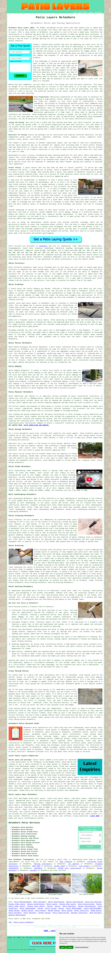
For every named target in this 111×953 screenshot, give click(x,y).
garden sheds (59, 866)
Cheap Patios (96, 910)
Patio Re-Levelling (93, 902)
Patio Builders (39, 902)
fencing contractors (43, 864)
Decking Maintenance (17, 915)
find (15, 798)
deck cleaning (66, 862)
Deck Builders (95, 913)
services (62, 870)
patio (39, 34)
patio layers (92, 252)
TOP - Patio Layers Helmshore (21, 922)
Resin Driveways (50, 937)
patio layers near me (18, 771)
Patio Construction (86, 904)
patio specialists (40, 727)
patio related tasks (22, 749)
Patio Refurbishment (22, 902)
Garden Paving (54, 910)
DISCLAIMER (98, 12)
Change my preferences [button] (81, 947)
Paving (49, 906)
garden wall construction (69, 868)
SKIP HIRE (36, 866)
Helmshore (43, 246)
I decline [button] (69, 947)
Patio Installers (81, 910)
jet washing (73, 864)
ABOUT (85, 12)
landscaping (13, 868)
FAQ (23, 937)
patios (93, 51)
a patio (29, 36)
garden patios (92, 730)
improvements (14, 862)
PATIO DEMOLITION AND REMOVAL (36, 425)
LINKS (79, 12)
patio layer (97, 49)
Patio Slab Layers (17, 906)
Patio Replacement (27, 908)
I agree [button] (62, 947)
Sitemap (10, 937)
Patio (11, 246)
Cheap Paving (14, 910)
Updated (19, 937)
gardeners (38, 868)
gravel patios (22, 747)
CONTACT (91, 12)
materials (46, 72)
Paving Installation (74, 902)
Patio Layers (51, 904)
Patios (98, 904)
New (14, 937)
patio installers (34, 257)
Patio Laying (50, 908)
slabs (86, 38)
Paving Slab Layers (17, 904)
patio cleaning (77, 730)
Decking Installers (79, 913)
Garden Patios (27, 910)
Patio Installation (56, 902)
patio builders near (60, 790)
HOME (74, 12)
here (57, 898)
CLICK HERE (94, 816)
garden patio (70, 53)
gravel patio (93, 214)
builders (33, 870)
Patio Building (69, 906)
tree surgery (84, 866)
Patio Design (40, 910)
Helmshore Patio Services (24, 823)
